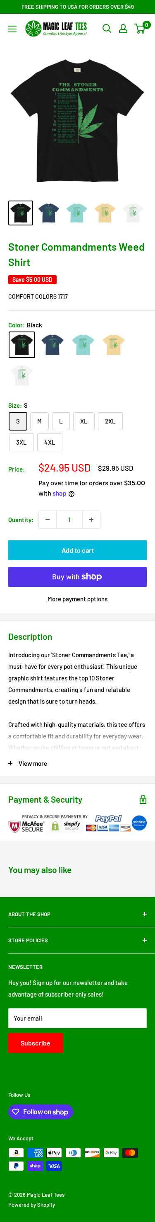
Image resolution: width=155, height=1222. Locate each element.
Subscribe (35, 1043)
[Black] (22, 345)
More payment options (77, 599)
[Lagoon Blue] (83, 345)
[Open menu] (12, 29)
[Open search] (107, 28)
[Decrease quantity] (47, 519)
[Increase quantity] (91, 519)
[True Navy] (52, 345)
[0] (140, 29)
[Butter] (113, 345)
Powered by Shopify (31, 1204)
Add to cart (78, 550)
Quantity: (20, 519)
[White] (22, 375)
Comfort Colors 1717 (38, 296)
